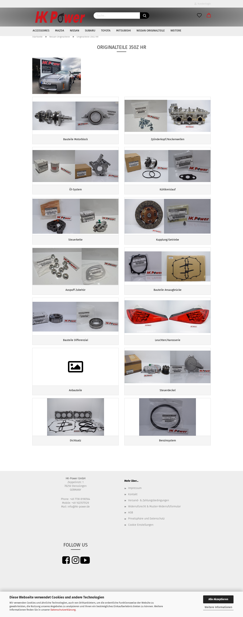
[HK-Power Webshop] (60, 17)
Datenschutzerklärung (63, 609)
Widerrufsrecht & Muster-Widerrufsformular (154, 506)
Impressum (135, 488)
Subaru (90, 30)
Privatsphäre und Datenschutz (146, 518)
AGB (130, 512)
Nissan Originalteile (150, 30)
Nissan (74, 30)
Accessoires (41, 30)
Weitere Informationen (218, 607)
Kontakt (132, 494)
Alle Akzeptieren (218, 599)
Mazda (59, 30)
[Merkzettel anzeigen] (199, 15)
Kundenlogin (203, 3)
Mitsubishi (123, 30)
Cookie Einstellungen (140, 524)
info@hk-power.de (79, 506)
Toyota (105, 30)
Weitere (175, 30)
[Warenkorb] (209, 15)
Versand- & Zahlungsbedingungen (148, 500)
